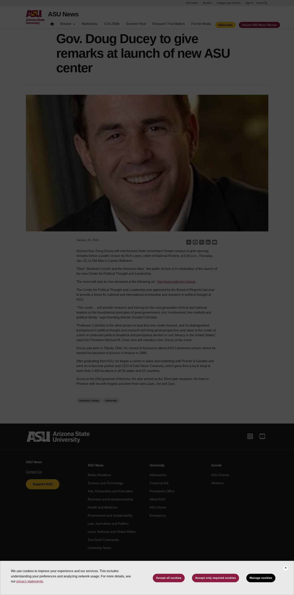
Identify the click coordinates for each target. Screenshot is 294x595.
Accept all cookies (168, 577)
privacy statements (29, 581)
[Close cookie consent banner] (286, 568)
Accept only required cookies (215, 577)
